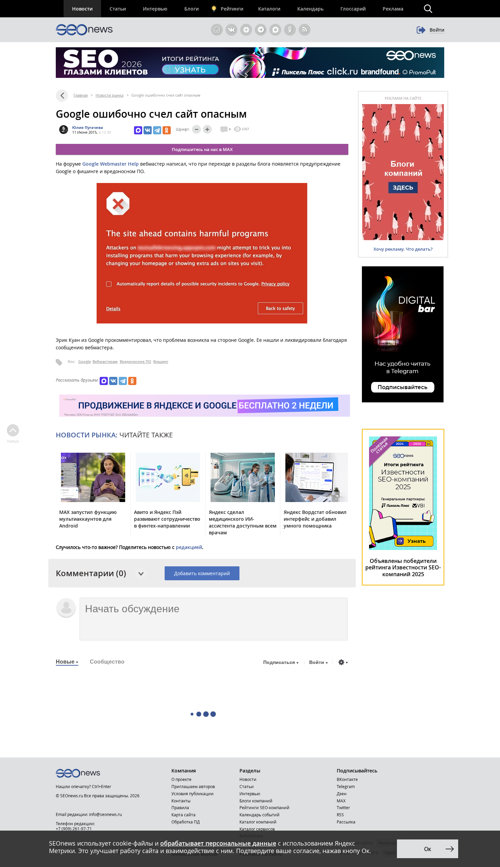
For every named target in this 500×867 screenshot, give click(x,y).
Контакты (180, 800)
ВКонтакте (347, 779)
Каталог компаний (258, 821)
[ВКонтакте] (148, 130)
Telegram (346, 786)
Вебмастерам (105, 361)
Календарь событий (259, 814)
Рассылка (346, 821)
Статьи (118, 8)
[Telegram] (157, 130)
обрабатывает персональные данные (218, 843)
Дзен (342, 793)
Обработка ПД (185, 821)
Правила (180, 807)
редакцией (189, 547)
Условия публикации (192, 793)
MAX (341, 800)
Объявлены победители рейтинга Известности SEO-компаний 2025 (403, 567)
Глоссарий (353, 8)
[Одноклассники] (167, 130)
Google (84, 361)
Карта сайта (183, 814)
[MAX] (138, 130)
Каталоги (269, 8)
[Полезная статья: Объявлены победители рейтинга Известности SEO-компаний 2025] (403, 548)
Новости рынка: (87, 434)
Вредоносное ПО (135, 361)
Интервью (155, 8)
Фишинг (160, 361)
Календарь (310, 8)
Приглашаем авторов (193, 786)
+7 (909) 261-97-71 (74, 828)
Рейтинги (232, 8)
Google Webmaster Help (110, 164)
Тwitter (343, 807)
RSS (340, 814)
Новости (82, 8)
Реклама (393, 8)
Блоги (191, 8)
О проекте (181, 779)
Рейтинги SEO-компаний (264, 807)
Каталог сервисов (257, 829)
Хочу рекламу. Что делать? (403, 249)
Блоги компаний (255, 800)
